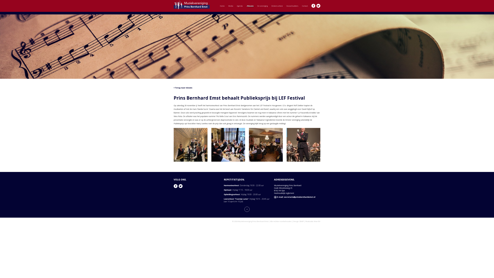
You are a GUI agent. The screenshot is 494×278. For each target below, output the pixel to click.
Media (230, 6)
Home (222, 6)
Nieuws (250, 6)
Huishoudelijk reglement (284, 193)
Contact (305, 6)
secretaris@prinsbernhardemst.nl (299, 197)
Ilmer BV (317, 221)
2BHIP (301, 221)
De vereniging (262, 6)
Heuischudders (292, 6)
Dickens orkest (277, 6)
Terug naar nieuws (183, 87)
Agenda (240, 6)
